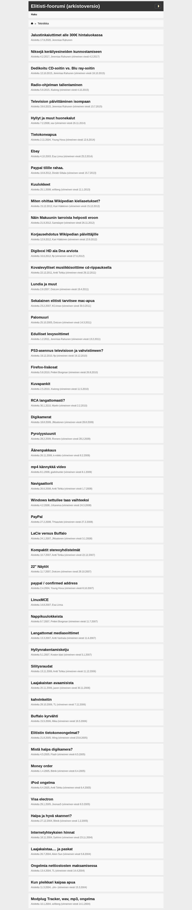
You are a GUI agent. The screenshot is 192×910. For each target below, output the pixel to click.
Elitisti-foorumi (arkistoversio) (65, 6)
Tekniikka (43, 23)
